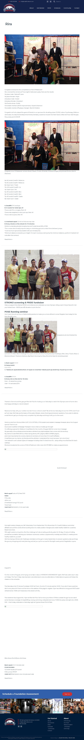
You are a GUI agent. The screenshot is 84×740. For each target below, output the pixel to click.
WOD (49, 8)
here (13, 530)
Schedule (57, 8)
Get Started (40, 8)
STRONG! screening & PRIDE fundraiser (24, 302)
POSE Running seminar (16, 312)
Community (67, 8)
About (32, 8)
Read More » (8, 239)
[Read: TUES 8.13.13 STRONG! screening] (42, 274)
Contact (76, 8)
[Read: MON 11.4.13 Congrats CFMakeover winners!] (42, 59)
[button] (2, 706)
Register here (64, 314)
